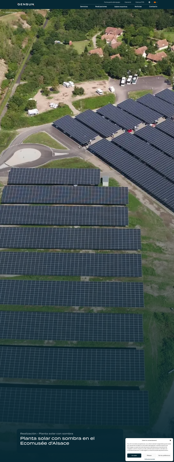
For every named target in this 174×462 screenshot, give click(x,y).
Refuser (149, 455)
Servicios (84, 7)
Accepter (134, 455)
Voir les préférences (164, 455)
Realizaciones (101, 7)
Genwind (128, 2)
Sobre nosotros (120, 7)
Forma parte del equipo (112, 2)
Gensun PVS (139, 2)
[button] (170, 440)
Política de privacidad (150, 459)
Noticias (138, 7)
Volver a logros (11, 12)
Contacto (153, 7)
